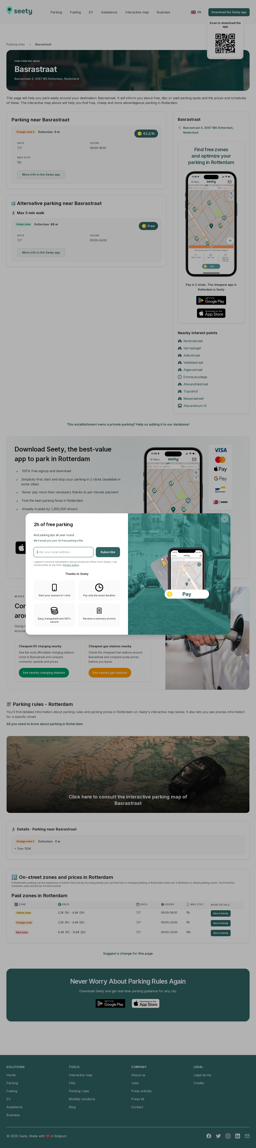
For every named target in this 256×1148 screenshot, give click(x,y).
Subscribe (108, 552)
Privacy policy (71, 565)
